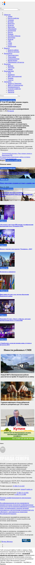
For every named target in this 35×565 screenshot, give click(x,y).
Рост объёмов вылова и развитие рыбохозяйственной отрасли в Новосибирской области (16, 194)
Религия (10, 39)
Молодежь (11, 27)
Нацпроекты (8, 53)
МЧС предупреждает (15, 76)
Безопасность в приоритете (7, 271)
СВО (9, 41)
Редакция (11, 111)
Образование (12, 29)
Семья (10, 43)
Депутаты (11, 67)
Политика (7, 64)
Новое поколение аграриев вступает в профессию (17, 183)
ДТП (9, 73)
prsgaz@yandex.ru (26, 489)
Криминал (11, 74)
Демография (12, 57)
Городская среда (13, 55)
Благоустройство (13, 18)
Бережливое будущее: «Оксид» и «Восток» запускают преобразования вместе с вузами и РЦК (15, 319)
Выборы (10, 66)
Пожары (10, 78)
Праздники (11, 37)
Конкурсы (11, 23)
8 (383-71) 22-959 (22, 492)
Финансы (11, 90)
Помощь (10, 34)
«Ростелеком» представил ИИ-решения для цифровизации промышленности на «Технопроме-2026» (16, 225)
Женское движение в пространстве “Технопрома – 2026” (16, 249)
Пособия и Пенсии (14, 36)
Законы (10, 69)
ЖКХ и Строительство (15, 85)
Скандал (10, 80)
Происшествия (9, 71)
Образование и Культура (16, 62)
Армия (10, 16)
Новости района (13, 50)
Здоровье (11, 20)
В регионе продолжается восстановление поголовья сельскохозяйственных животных (15, 173)
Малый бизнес (12, 60)
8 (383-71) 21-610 (18, 486)
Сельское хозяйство (14, 89)
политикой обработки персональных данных (15, 554)
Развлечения (12, 46)
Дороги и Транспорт (14, 83)
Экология (11, 92)
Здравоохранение (13, 59)
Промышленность (14, 87)
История (10, 22)
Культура (11, 25)
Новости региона (13, 52)
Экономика (7, 81)
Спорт (10, 44)
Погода (10, 32)
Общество (7, 14)
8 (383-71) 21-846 (20, 494)
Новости (7, 48)
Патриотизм (12, 30)
